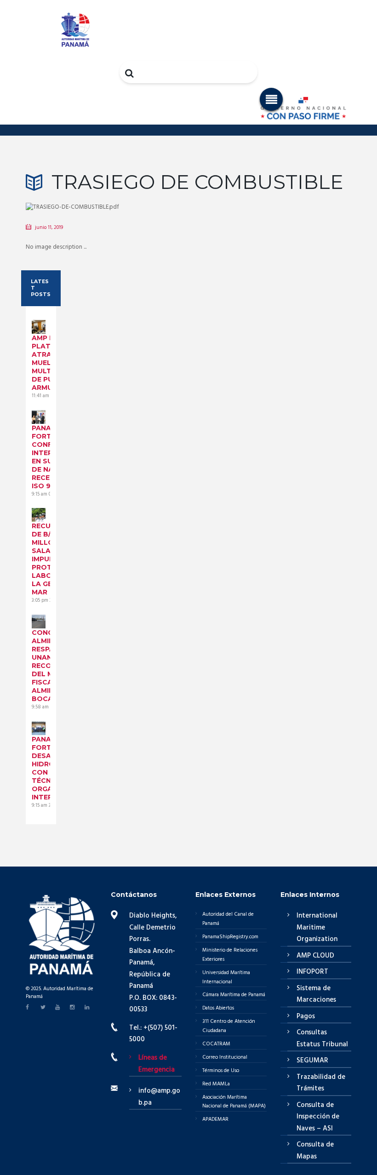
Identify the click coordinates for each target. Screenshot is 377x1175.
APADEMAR (215, 1119)
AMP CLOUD (315, 955)
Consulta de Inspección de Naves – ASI (318, 1117)
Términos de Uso (220, 1071)
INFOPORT (312, 971)
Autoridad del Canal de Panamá (228, 919)
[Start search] (130, 73)
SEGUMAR (312, 1060)
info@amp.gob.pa (159, 1096)
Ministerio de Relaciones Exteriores (229, 955)
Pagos (306, 1016)
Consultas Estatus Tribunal (322, 1038)
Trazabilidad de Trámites (321, 1083)
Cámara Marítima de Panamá (233, 995)
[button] (271, 99)
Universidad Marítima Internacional (226, 977)
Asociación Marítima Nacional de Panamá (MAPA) (234, 1102)
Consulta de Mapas (315, 1150)
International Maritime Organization (317, 927)
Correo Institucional (224, 1057)
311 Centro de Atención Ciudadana (228, 1026)
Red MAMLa (216, 1084)
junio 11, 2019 (49, 227)
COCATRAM (216, 1044)
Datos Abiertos (218, 1008)
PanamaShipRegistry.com (230, 937)
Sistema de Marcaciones (316, 994)
